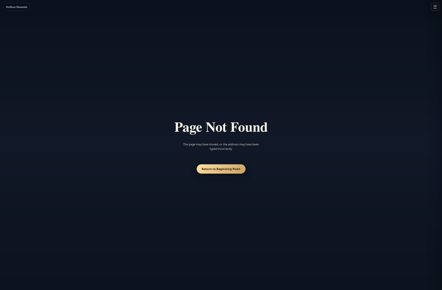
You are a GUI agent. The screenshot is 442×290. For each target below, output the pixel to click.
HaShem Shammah (16, 7)
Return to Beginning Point (221, 169)
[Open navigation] (435, 7)
